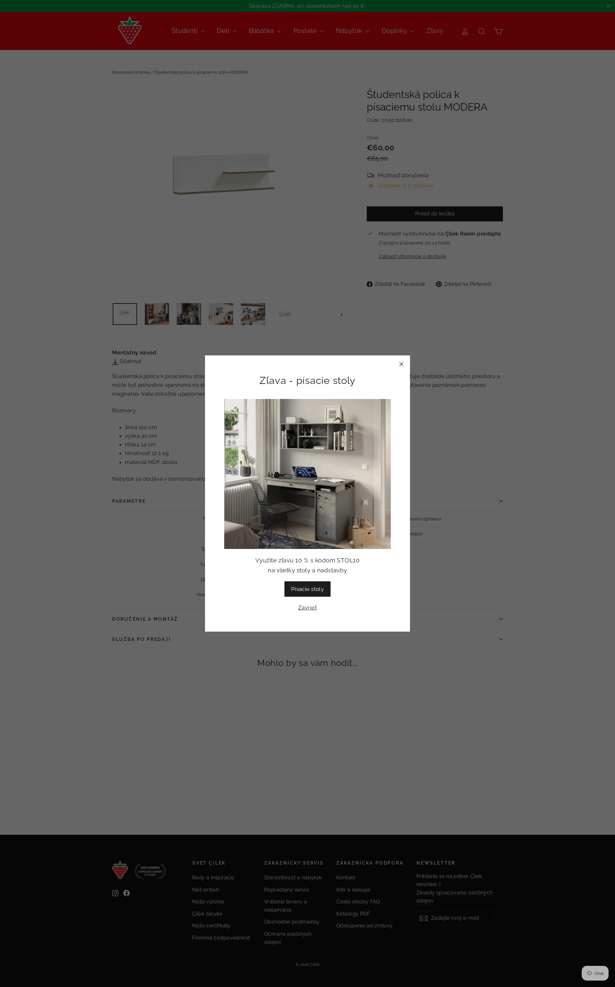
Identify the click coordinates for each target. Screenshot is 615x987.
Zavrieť (307, 607)
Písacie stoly (307, 589)
